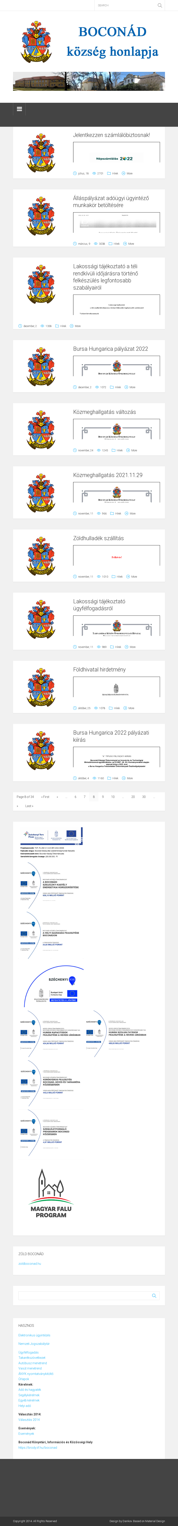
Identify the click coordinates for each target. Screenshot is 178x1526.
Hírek (115, 173)
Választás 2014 (29, 1419)
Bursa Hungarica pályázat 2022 (110, 349)
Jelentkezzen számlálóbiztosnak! (111, 135)
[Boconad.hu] (89, 41)
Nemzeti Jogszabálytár (34, 1344)
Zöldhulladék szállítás (98, 538)
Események (26, 1433)
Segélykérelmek (29, 1395)
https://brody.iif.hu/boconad (37, 1447)
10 (113, 797)
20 (133, 797)
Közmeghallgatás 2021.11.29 (107, 475)
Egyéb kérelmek (29, 1400)
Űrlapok (23, 1379)
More (129, 173)
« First (45, 797)
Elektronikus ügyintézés (34, 1335)
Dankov (127, 1521)
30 (144, 797)
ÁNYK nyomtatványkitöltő (35, 1374)
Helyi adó (24, 1406)
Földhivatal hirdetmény (99, 669)
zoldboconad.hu (29, 1263)
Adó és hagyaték (29, 1389)
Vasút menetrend (30, 1368)
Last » (29, 806)
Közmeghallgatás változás (104, 412)
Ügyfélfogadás (28, 1352)
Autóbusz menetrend (32, 1363)
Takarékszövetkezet (31, 1357)
